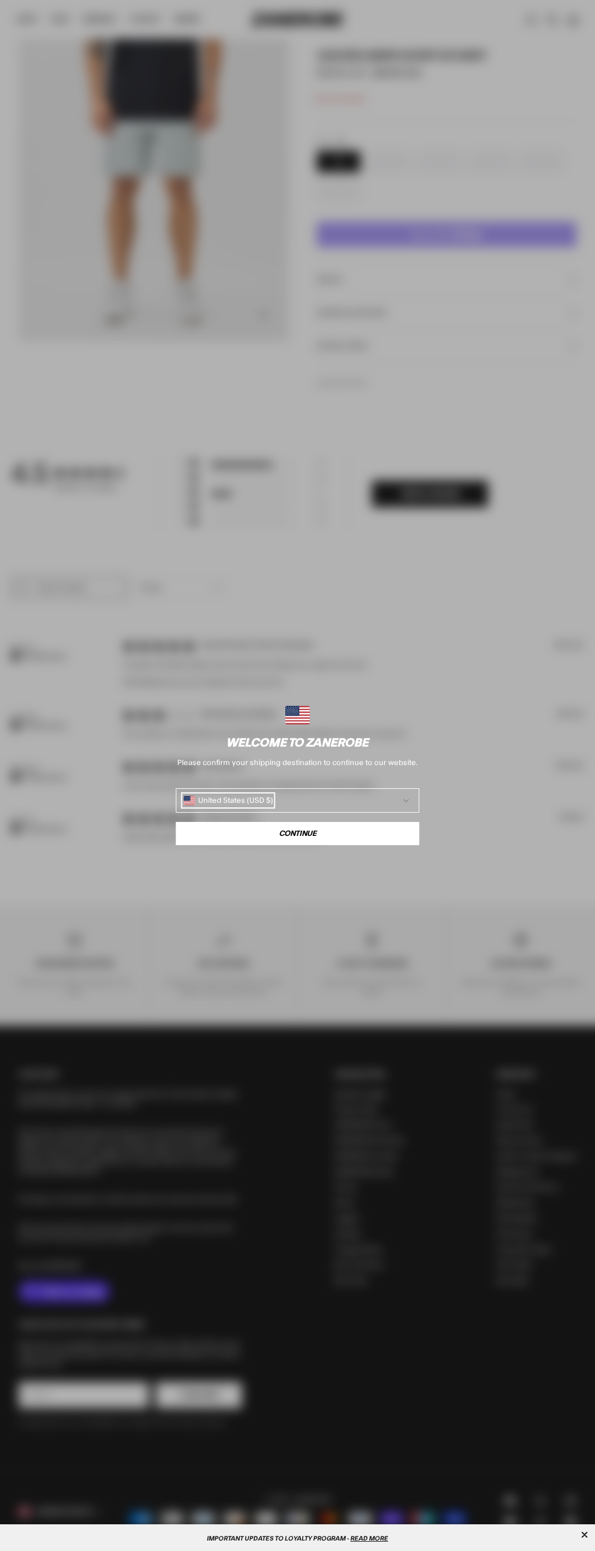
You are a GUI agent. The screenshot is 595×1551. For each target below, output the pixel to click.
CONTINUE (298, 833)
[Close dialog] (584, 1535)
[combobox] (228, 800)
